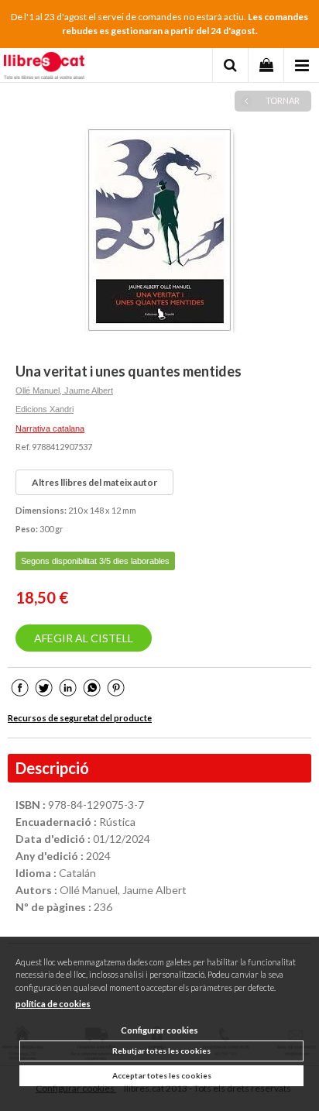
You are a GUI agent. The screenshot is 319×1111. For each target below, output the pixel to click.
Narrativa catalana (49, 428)
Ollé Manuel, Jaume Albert (64, 390)
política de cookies (53, 1004)
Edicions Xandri (44, 409)
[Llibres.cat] (44, 67)
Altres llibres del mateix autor (94, 482)
